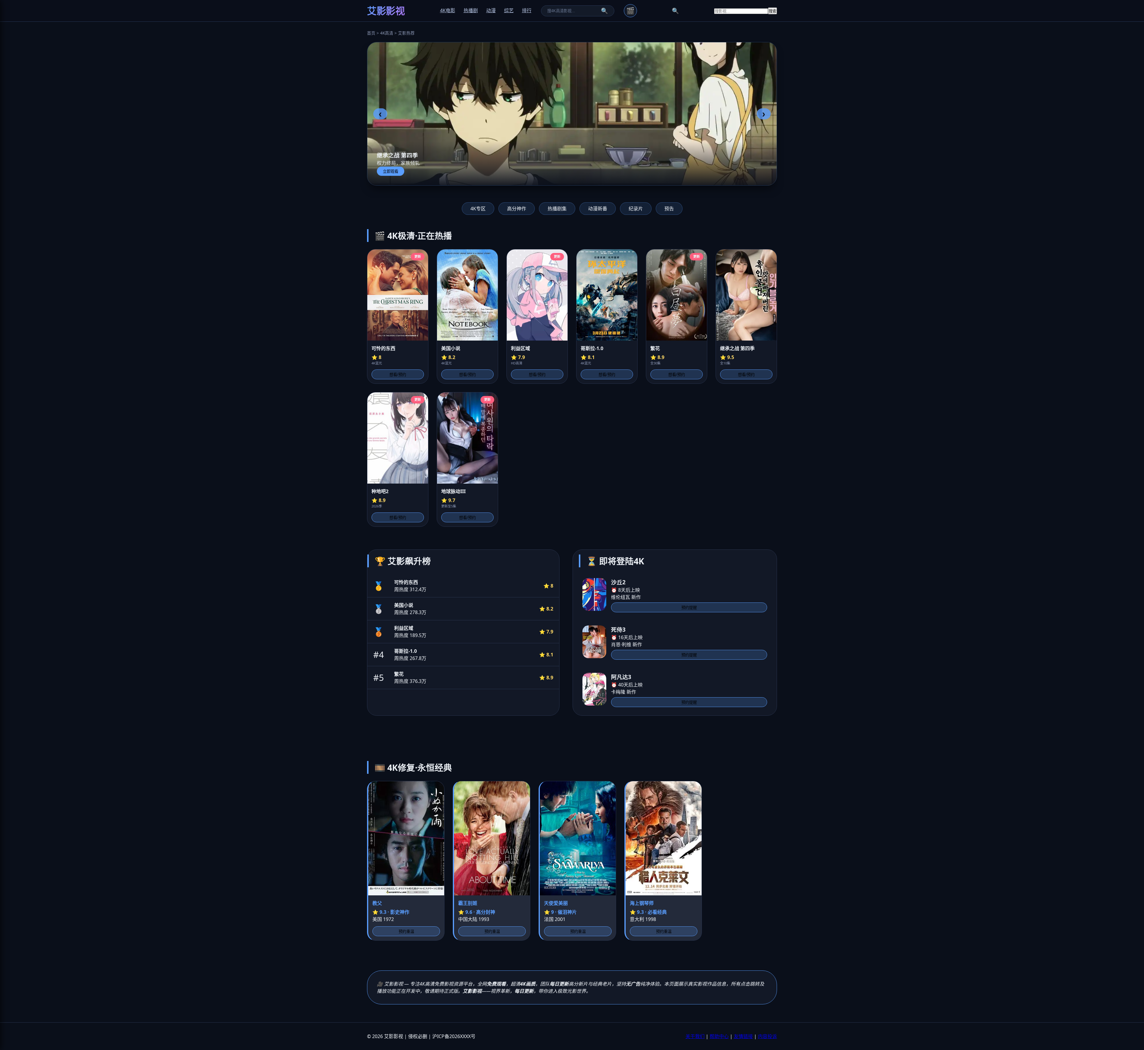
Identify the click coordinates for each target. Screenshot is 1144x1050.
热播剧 (471, 10)
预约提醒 (689, 607)
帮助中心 (719, 1036)
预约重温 (406, 931)
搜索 (772, 11)
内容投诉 (767, 1036)
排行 (526, 10)
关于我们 (695, 1036)
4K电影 (447, 10)
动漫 (491, 10)
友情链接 (743, 1036)
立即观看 (390, 171)
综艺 (509, 10)
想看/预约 (397, 374)
